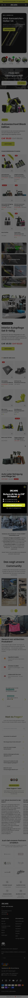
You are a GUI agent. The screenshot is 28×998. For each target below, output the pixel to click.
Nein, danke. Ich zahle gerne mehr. (14, 508)
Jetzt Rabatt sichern (14, 505)
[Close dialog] (25, 487)
